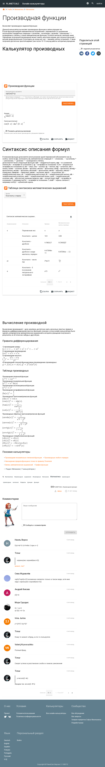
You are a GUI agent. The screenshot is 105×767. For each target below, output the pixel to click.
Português (8, 753)
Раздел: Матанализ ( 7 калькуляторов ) (20, 469)
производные (7, 482)
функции (29, 482)
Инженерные (37, 477)
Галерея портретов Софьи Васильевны (86, 720)
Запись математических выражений (19, 465)
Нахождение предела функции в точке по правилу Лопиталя (28, 461)
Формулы (23, 482)
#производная (18, 477)
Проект (7, 713)
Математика (19, 9)
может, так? (20, 566)
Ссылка (44, 139)
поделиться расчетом (91, 49)
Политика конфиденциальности (28, 716)
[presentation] (9, 116)
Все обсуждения (77, 713)
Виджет (70, 139)
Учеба (9, 9)
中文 (5, 759)
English (6, 743)
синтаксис (16, 482)
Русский (7, 756)
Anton (60, 491)
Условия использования (25, 713)
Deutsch (7, 740)
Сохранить (57, 139)
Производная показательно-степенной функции (23, 458)
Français (7, 750)
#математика (9, 477)
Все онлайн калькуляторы (56, 713)
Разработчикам (77, 723)
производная (66, 477)
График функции (41, 465)
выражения (27, 477)
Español (7, 747)
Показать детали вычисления (19, 131)
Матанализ (30, 9)
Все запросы (76, 716)
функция (36, 482)
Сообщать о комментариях (35, 525)
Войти (99, 4)
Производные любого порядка (56, 458)
